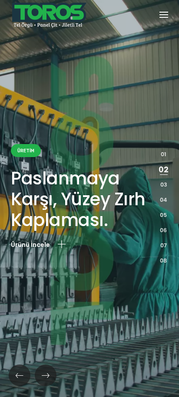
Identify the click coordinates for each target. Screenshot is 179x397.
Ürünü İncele (31, 244)
